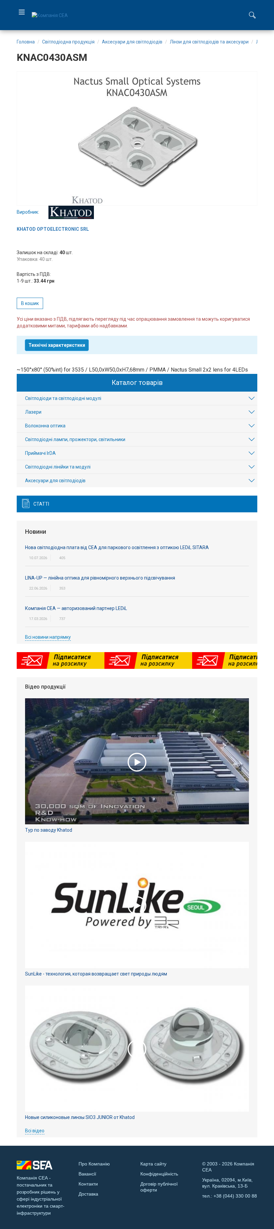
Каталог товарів (137, 383)
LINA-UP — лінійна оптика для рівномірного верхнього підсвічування (100, 578)
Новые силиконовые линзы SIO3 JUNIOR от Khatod (80, 1117)
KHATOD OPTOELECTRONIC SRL (53, 229)
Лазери (33, 412)
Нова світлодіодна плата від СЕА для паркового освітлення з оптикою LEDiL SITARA (117, 547)
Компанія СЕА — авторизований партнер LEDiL (76, 608)
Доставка (88, 1194)
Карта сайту (153, 1163)
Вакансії (87, 1173)
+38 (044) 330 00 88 (235, 1196)
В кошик (30, 303)
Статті (41, 504)
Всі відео (34, 1130)
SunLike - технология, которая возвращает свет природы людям (96, 974)
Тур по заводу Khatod (48, 830)
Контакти (88, 1184)
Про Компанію (94, 1163)
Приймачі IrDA (40, 453)
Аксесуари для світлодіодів (55, 480)
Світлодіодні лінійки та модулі (58, 467)
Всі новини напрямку (48, 637)
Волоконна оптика (45, 425)
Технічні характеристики (56, 345)
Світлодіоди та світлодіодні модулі (63, 398)
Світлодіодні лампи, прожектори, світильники (75, 439)
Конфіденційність (159, 1173)
